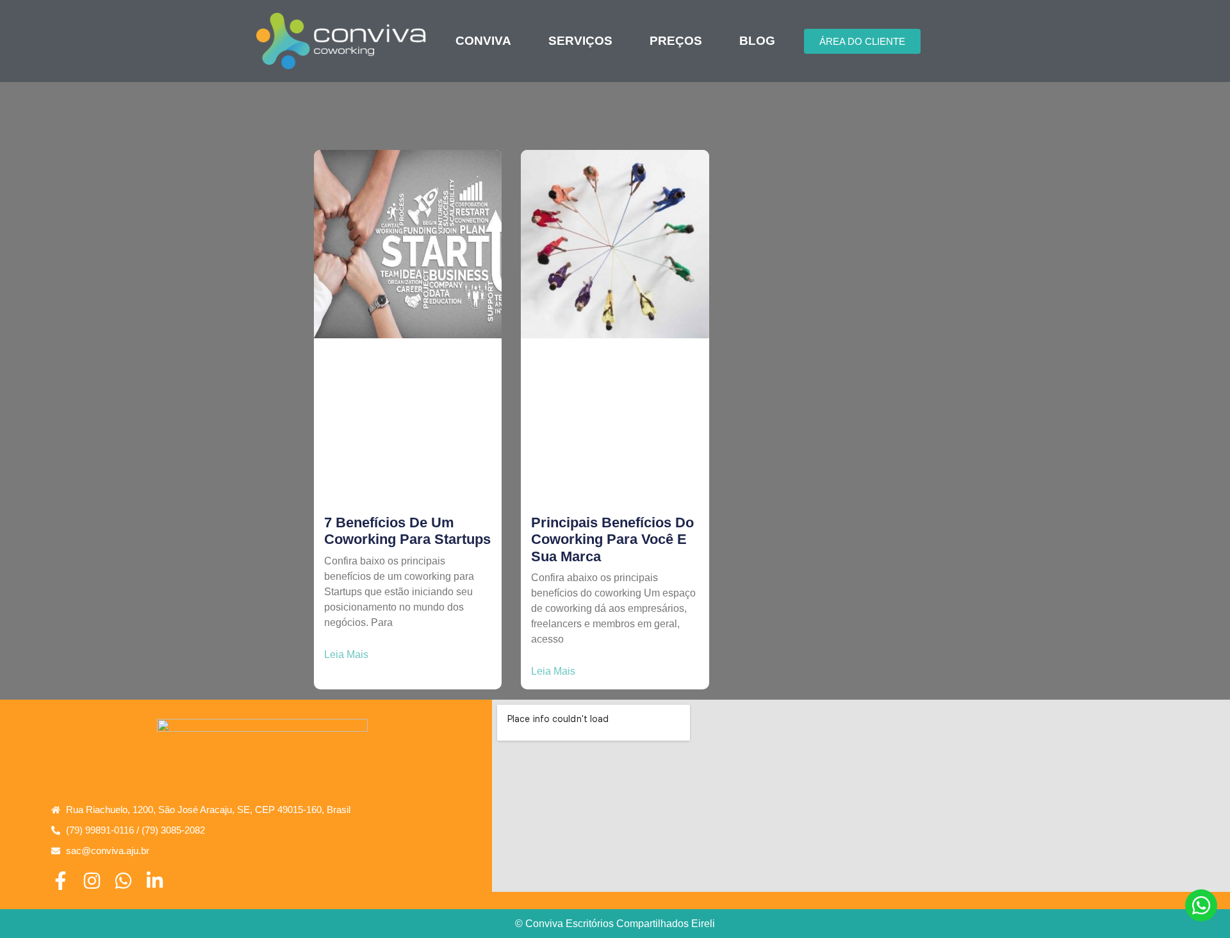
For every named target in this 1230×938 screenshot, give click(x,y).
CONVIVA (483, 41)
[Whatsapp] (123, 880)
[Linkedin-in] (154, 880)
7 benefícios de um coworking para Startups (407, 530)
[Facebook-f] (60, 880)
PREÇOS (676, 41)
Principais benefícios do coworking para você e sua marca (612, 539)
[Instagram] (92, 880)
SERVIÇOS (580, 41)
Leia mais (346, 655)
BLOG (757, 41)
